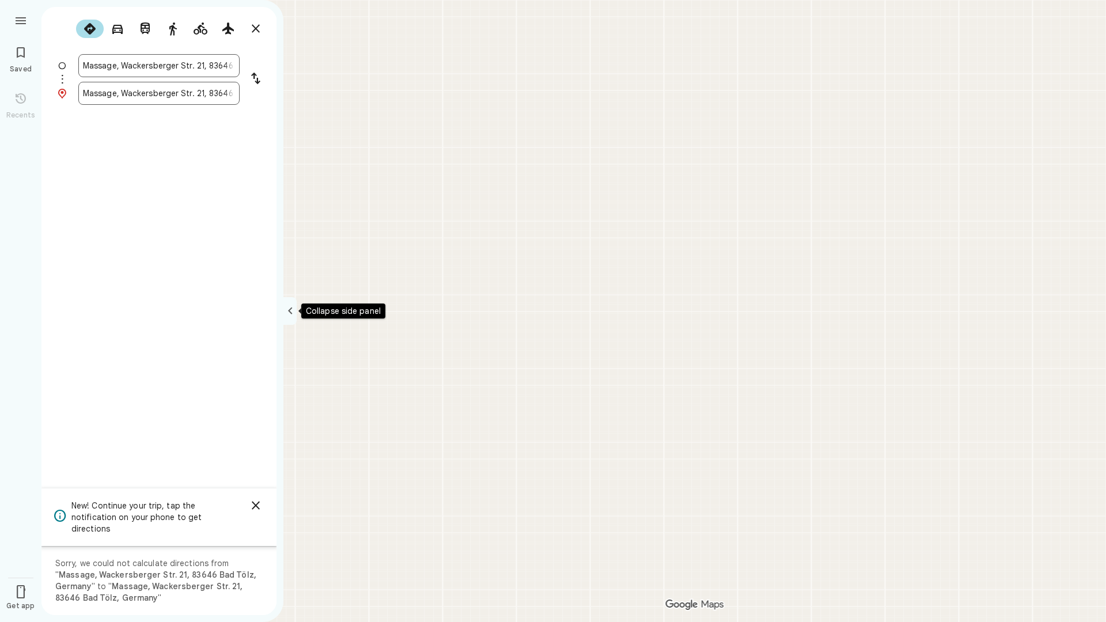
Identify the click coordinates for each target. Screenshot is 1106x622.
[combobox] (159, 65)
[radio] (90, 28)
